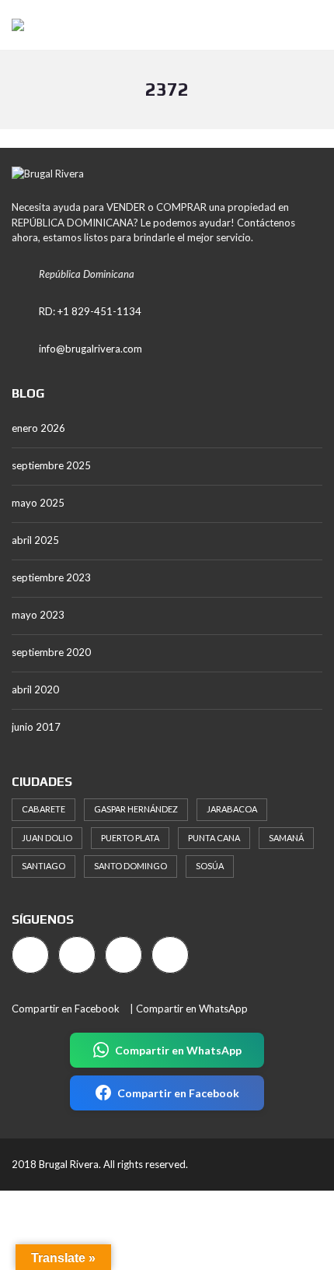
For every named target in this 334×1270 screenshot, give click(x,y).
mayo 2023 (38, 615)
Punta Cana (214, 838)
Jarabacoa (232, 809)
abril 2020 (35, 689)
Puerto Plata (130, 838)
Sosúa (210, 866)
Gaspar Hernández (136, 809)
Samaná (286, 838)
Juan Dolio (47, 838)
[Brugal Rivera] (12, 25)
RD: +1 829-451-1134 (90, 311)
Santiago (43, 866)
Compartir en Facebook (66, 1008)
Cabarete (43, 809)
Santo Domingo (130, 866)
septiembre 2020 (51, 652)
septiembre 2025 (51, 465)
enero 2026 (38, 428)
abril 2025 (35, 540)
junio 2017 (36, 727)
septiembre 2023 (51, 577)
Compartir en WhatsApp (192, 1008)
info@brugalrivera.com (90, 348)
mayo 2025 (38, 502)
